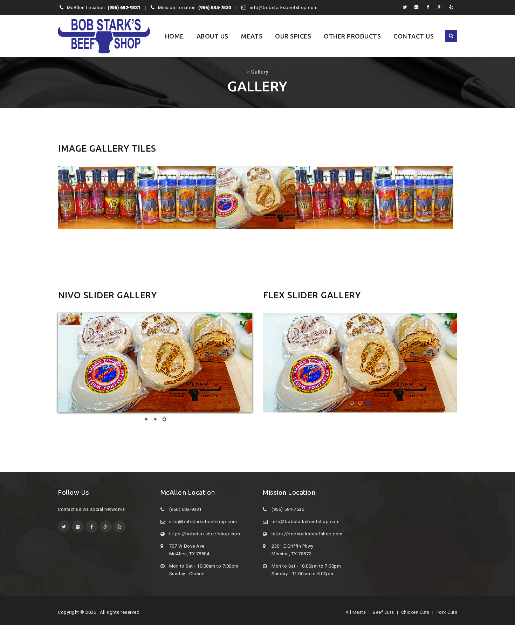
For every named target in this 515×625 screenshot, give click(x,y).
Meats (252, 36)
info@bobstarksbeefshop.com (203, 521)
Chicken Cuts (415, 612)
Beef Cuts (383, 612)
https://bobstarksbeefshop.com (204, 533)
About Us (212, 36)
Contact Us (413, 36)
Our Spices (293, 36)
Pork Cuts (447, 612)
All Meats (355, 612)
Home (174, 36)
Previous (250, 364)
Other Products (352, 36)
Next (469, 364)
